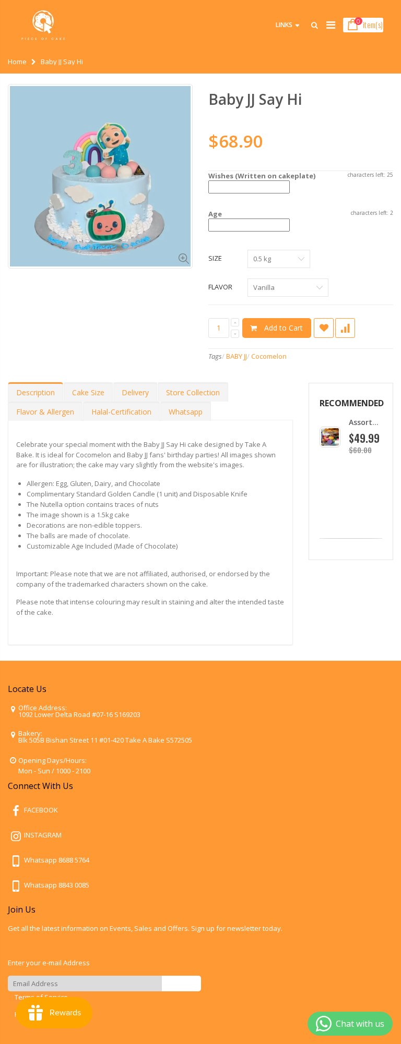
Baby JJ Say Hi (255, 99)
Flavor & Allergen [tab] (45, 412)
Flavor (220, 287)
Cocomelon (269, 356)
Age (215, 213)
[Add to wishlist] (324, 328)
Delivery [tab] (135, 392)
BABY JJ (236, 356)
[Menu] (330, 25)
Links (284, 24)
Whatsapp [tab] (186, 412)
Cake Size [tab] (88, 392)
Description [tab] (35, 392)
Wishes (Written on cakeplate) (261, 175)
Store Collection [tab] (193, 392)
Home (17, 61)
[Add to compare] (345, 328)
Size (215, 258)
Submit (181, 983)
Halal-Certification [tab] (121, 412)
